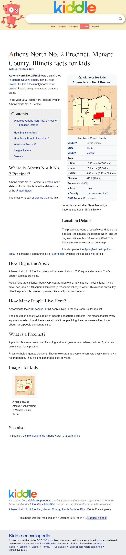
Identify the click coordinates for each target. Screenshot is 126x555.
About (35, 546)
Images (62, 26)
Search (120, 18)
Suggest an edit (97, 517)
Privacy (46, 546)
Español (95, 26)
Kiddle (12, 546)
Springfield (58, 254)
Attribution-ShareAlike (42, 504)
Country (72, 142)
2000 (84, 183)
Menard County (20, 80)
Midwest (49, 186)
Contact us (60, 546)
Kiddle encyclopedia (39, 500)
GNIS (70, 198)
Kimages (73, 26)
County (72, 152)
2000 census (35, 309)
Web (53, 26)
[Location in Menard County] (92, 110)
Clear (113, 19)
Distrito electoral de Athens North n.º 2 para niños (51, 435)
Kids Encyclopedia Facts (21, 68)
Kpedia (84, 26)
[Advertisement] (63, 39)
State (71, 147)
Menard (90, 152)
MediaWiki (98, 543)
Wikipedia (51, 543)
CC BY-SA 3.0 (44, 540)
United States (24, 190)
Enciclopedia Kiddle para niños (86, 546)
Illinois (89, 148)
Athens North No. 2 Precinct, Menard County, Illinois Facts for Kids (47, 509)
